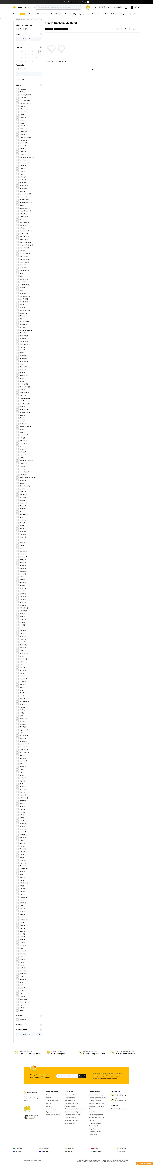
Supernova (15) (24, 435)
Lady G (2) (23, 648)
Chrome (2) (23, 149)
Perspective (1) (24, 602)
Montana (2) (23, 531)
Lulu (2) (22, 305)
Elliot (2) (22, 784)
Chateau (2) (23, 140)
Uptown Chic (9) (24, 463)
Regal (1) (22, 809)
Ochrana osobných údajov (97, 1098)
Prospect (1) (23, 1002)
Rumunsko (122, 1148)
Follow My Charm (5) (26, 202)
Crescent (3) (23, 679)
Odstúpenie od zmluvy (96, 1106)
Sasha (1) (22, 843)
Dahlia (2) (22, 662)
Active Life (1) (24, 798)
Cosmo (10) (23, 168)
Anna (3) (22, 106)
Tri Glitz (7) (23, 449)
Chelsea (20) (23, 143)
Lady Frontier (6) (25, 282)
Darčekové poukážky (53, 1115)
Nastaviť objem (21, 1030)
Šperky (48, 1098)
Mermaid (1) (23, 823)
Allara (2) (22, 676)
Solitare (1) (23, 424)
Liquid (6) (22, 290)
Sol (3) (21, 628)
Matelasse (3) (24, 316)
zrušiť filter (71, 29)
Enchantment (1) (24, 744)
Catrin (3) (22, 792)
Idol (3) (22, 548)
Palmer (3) (23, 979)
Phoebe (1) (23, 849)
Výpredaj (49, 1112)
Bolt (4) (22, 129)
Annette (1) (23, 889)
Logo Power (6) (24, 293)
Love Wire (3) (24, 302)
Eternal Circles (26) (25, 194)
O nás (91, 1109)
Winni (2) (22, 937)
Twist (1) (22, 458)
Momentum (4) (24, 333)
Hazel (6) (22, 928)
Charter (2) (23, 599)
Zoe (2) (22, 713)
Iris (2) (21, 982)
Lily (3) (22, 656)
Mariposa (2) (23, 313)
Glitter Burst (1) (24, 608)
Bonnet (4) (23, 917)
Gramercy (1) (23, 761)
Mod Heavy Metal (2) (26, 330)
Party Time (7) (24, 356)
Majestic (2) (23, 718)
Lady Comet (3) (24, 279)
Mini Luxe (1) (23, 327)
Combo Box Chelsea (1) (27, 157)
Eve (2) (22, 886)
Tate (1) (22, 855)
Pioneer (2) (23, 480)
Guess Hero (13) (24, 236)
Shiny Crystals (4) (25, 412)
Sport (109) (23, 560)
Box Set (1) (23, 778)
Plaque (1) (22, 803)
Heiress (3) (23, 568)
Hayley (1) (22, 781)
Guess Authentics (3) (26, 231)
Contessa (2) (23, 897)
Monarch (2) (23, 645)
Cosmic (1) (23, 619)
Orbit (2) (22, 353)
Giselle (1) (22, 968)
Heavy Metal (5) (24, 262)
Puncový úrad (93, 1126)
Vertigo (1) (23, 540)
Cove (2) (22, 934)
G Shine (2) (23, 225)
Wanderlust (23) (24, 472)
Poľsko (95, 1148)
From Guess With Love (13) (28, 477)
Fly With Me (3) (24, 200)
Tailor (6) (22, 438)
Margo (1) (22, 940)
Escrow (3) (23, 191)
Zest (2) (22, 880)
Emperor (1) (23, 971)
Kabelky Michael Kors (71, 1120)
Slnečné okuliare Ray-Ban (73, 1112)
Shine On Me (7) (24, 409)
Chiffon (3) (23, 146)
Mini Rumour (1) (24, 752)
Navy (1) (22, 991)
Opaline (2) (23, 582)
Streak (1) (22, 523)
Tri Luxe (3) (23, 452)
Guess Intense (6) (25, 239)
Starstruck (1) (23, 829)
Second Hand (50, 1109)
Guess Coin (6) (24, 234)
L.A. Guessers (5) (25, 285)
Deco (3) (22, 625)
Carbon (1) (23, 631)
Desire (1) (22, 580)
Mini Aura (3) (23, 699)
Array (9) (22, 622)
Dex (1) (21, 716)
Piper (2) (22, 373)
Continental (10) (24, 166)
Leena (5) (22, 914)
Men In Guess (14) (25, 322)
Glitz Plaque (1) (24, 883)
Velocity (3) (23, 959)
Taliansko (70, 1151)
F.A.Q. (91, 1120)
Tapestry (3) (23, 441)
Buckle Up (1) (23, 132)
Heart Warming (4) (25, 259)
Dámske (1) (23, 1019)
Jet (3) (21, 517)
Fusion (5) (23, 670)
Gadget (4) (23, 497)
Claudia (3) (23, 151)
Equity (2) (22, 806)
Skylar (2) (22, 415)
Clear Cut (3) (23, 154)
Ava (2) (22, 948)
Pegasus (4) (23, 358)
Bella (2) (22, 123)
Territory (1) (23, 509)
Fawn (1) (22, 755)
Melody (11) (23, 506)
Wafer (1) (22, 469)
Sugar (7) (22, 432)
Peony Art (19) (24, 361)
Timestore (17, 19)
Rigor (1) (22, 769)
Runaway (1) (23, 659)
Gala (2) (22, 665)
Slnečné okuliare (51, 1100)
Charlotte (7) (23, 747)
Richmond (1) (23, 860)
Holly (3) (22, 925)
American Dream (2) (26, 103)
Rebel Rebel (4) (24, 392)
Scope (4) (22, 407)
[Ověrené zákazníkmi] (7, 18)
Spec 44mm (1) (24, 514)
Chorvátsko (45, 1148)
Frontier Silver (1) (25, 208)
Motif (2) (22, 92)
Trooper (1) (23, 526)
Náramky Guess (70, 1106)
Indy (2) (22, 696)
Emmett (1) (23, 951)
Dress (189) (23, 89)
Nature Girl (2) (24, 341)
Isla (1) (21, 993)
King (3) (22, 673)
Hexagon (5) (23, 268)
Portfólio (19, 1025)
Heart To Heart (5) (25, 256)
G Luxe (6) (23, 219)
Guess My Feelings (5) (26, 245)
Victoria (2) (23, 945)
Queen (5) (23, 563)
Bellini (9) (22, 126)
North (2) (22, 545)
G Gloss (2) (23, 682)
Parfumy (49, 1106)
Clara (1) (22, 900)
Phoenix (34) (23, 367)
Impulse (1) (23, 565)
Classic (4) (23, 840)
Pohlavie (19, 1016)
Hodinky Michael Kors (71, 1103)
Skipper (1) (23, 767)
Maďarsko (70, 1148)
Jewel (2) (22, 276)
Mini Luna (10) (24, 735)
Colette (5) (23, 863)
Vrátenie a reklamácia (96, 1103)
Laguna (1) (23, 1005)
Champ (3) (23, 707)
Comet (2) (23, 160)
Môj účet (119, 7)
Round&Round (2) (25, 404)
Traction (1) (23, 832)
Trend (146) (23, 588)
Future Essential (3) (25, 211)
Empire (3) (23, 636)
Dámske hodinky (70, 1098)
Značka (19, 47)
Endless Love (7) (24, 185)
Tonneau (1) (23, 574)
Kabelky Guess (69, 1123)
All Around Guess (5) (26, 100)
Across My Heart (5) (26, 95)
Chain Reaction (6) (25, 137)
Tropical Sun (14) (24, 455)
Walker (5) (23, 758)
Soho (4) (22, 421)
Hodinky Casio (69, 1100)
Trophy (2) (23, 605)
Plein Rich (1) (23, 693)
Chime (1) (22, 894)
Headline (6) (23, 503)
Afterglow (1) (23, 98)
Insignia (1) (23, 684)
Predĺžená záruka (94, 1132)
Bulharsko (19, 1148)
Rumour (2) (23, 650)
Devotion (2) (23, 920)
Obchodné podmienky (96, 1095)
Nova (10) (22, 350)
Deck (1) (22, 591)
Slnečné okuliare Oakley (72, 1115)
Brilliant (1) (23, 594)
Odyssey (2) (23, 528)
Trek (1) (22, 446)
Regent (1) (23, 534)
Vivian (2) (22, 906)
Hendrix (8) (23, 265)
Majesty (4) (23, 738)
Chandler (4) (23, 869)
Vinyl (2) (22, 710)
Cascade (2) (23, 611)
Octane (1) (23, 764)
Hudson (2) (23, 537)
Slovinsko (45, 1151)
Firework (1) (23, 801)
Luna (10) (22, 307)
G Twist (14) (23, 228)
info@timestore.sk (120, 1100)
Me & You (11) (23, 324)
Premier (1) (23, 381)
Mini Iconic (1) (24, 789)
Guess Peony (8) (24, 248)
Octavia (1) (23, 687)
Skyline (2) (23, 418)
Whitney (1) (23, 483)
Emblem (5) (23, 180)
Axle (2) (22, 577)
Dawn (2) (22, 988)
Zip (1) (21, 874)
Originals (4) (23, 520)
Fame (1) (22, 818)
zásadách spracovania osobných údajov (107, 1078)
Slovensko (19, 1151)
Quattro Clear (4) (25, 387)
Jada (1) (22, 820)
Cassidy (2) (23, 923)
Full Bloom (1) (24, 653)
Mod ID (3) (23, 727)
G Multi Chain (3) (25, 222)
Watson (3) (23, 475)
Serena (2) (23, 786)
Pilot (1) (22, 511)
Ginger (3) (23, 837)
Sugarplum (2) (24, 730)
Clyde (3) (22, 852)
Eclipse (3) (23, 177)
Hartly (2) (22, 908)
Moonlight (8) (24, 336)
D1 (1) (21, 772)
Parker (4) (22, 690)
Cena (18, 34)
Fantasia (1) (23, 585)
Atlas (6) (22, 115)
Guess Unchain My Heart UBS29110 (56, 62)
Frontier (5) (23, 205)
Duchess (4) (23, 494)
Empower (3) (23, 741)
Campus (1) (23, 996)
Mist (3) (22, 857)
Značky (23, 19)
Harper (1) (22, 251)
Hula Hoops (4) (24, 271)
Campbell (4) (23, 134)
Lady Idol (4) (23, 551)
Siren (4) (22, 931)
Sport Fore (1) (24, 999)
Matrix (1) (22, 614)
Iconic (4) (22, 543)
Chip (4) (22, 962)
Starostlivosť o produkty (96, 1117)
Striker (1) (22, 616)
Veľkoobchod (93, 1134)
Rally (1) (22, 554)
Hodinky (49, 1095)
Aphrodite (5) (24, 109)
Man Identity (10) (25, 310)
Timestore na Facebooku (118, 1109)
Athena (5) (23, 112)
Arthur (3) (22, 957)
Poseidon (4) (23, 375)
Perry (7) (22, 364)
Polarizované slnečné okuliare (74, 1109)
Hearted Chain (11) (25, 253)
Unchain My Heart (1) (26, 460)
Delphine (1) (23, 891)
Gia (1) (21, 733)
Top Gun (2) (23, 443)
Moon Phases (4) (25, 486)
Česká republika (98, 1151)
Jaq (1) (21, 985)
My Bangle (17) (24, 339)
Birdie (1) (22, 942)
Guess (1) (23, 69)
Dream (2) (23, 642)
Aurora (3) (23, 117)
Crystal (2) (23, 492)
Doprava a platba (94, 1100)
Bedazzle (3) (23, 120)
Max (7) (22, 319)
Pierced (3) (23, 370)
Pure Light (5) (24, 384)
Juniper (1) (23, 903)
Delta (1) (22, 174)
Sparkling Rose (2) (25, 426)
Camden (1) (23, 954)
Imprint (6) (23, 273)
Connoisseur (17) (25, 163)
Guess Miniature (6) (25, 242)
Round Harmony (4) (25, 401)
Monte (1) (22, 826)
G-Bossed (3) (23, 704)
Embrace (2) (23, 183)
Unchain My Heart (60, 29)
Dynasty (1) (23, 639)
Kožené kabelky (70, 1117)
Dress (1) (22, 489)
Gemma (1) (23, 1008)
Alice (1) (22, 976)
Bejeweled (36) (24, 750)
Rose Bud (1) (23, 557)
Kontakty (92, 1112)
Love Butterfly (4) (25, 296)
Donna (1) (22, 846)
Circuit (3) (23, 633)
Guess (27, 19)
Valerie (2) (23, 911)
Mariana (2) (23, 866)
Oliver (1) (22, 1010)
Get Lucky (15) (24, 214)
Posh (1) (22, 378)
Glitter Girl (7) (24, 217)
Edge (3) (22, 500)
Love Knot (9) (24, 299)
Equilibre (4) (23, 188)
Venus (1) (22, 667)
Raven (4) (22, 390)
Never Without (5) (25, 344)
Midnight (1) (23, 571)
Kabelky (48, 1103)
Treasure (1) (23, 724)
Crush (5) (22, 171)
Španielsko (122, 1151)
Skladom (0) (23, 29)
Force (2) (22, 872)
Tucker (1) (22, 721)
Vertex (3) (22, 466)
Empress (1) (23, 775)
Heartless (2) (23, 835)
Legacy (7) (23, 288)
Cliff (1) (22, 815)
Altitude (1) (23, 597)
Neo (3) (22, 965)
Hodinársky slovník (95, 1123)
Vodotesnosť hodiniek (96, 1115)
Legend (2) (23, 795)
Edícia (18, 85)
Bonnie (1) (23, 812)
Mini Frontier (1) (24, 701)
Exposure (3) (23, 197)
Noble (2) (22, 347)
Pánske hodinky (70, 1095)
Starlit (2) (22, 429)
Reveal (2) (23, 395)
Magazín (91, 1129)
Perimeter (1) (23, 974)
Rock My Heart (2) (25, 398)
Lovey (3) (22, 877)
